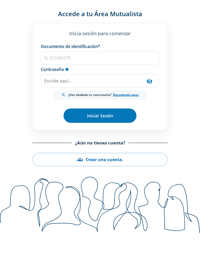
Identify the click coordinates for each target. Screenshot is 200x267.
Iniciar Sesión (100, 116)
